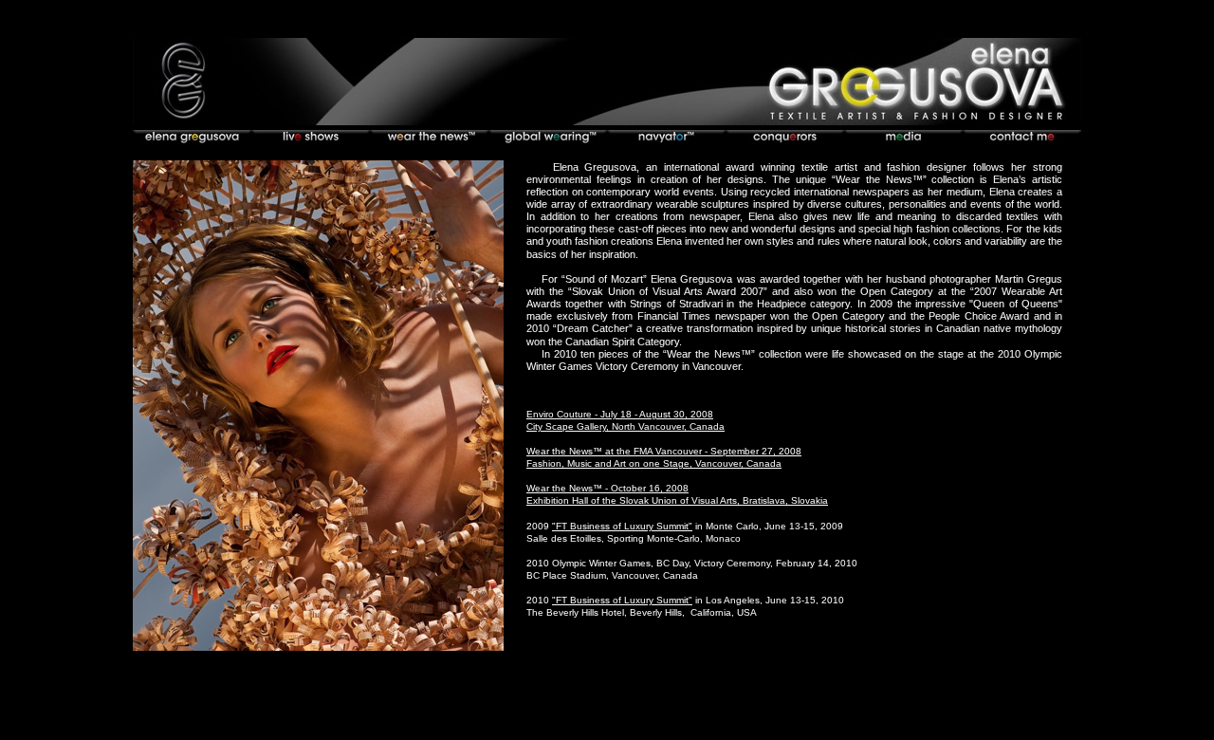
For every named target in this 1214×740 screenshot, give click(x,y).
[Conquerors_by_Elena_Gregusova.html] (785, 139)
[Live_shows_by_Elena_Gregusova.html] (310, 139)
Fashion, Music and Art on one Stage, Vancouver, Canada (654, 463)
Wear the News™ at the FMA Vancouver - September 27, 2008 (663, 451)
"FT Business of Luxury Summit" (622, 526)
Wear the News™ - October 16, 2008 (607, 488)
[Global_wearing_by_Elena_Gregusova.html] (547, 139)
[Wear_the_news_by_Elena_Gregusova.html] (429, 139)
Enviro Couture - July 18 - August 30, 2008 (619, 414)
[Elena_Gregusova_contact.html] (1022, 139)
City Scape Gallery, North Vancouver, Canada (625, 426)
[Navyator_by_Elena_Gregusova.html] (666, 139)
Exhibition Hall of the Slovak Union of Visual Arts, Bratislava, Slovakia (677, 500)
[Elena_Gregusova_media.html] (903, 139)
